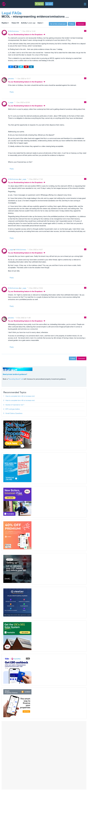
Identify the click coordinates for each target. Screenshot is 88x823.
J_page (11, 102)
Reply (12, 92)
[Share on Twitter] (21, 66)
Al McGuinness (13, 31)
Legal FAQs (12, 12)
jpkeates (11, 78)
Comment (80, 24)
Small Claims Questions (13, 413)
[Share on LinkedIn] (31, 66)
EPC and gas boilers (12, 409)
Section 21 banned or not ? (14, 405)
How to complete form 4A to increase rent (20, 396)
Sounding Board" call (16, 379)
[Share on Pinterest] (26, 66)
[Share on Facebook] (15, 66)
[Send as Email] (10, 66)
